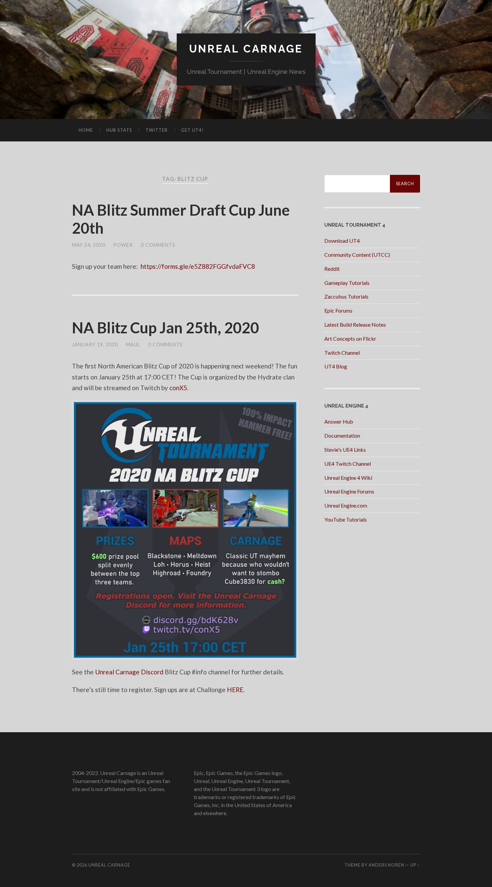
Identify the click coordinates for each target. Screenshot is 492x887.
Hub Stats (119, 130)
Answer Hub (338, 421)
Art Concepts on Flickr (350, 338)
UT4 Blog (335, 366)
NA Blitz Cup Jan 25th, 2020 (165, 328)
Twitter (157, 130)
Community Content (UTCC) (357, 254)
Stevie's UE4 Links (345, 449)
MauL (133, 344)
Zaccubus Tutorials (346, 296)
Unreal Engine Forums (349, 491)
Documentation (342, 435)
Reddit (332, 268)
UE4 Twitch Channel (347, 463)
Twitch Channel (342, 352)
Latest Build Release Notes (355, 324)
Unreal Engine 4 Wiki (348, 477)
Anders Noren (386, 865)
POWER (123, 245)
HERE (235, 689)
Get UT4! (192, 130)
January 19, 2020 (95, 344)
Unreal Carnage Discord (129, 672)
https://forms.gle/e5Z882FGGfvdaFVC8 (197, 266)
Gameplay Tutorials (347, 283)
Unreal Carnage (246, 48)
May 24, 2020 (88, 245)
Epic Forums (338, 310)
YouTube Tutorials (345, 519)
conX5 (178, 388)
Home (86, 130)
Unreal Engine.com (345, 505)
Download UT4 (342, 240)
